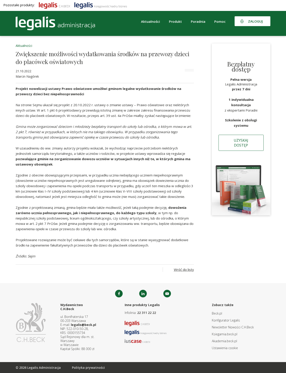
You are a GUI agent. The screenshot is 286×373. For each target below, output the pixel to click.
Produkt (175, 21)
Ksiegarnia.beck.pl (224, 334)
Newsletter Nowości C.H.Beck (233, 327)
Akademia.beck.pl (224, 341)
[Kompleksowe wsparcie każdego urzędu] (55, 23)
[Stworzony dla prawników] (54, 5)
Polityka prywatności (88, 367)
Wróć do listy (184, 269)
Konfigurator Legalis (226, 320)
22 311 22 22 (146, 313)
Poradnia (198, 21)
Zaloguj (255, 21)
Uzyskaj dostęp (241, 143)
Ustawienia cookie (225, 348)
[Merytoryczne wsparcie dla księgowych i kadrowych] (100, 5)
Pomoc (220, 21)
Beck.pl (217, 313)
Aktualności (24, 46)
